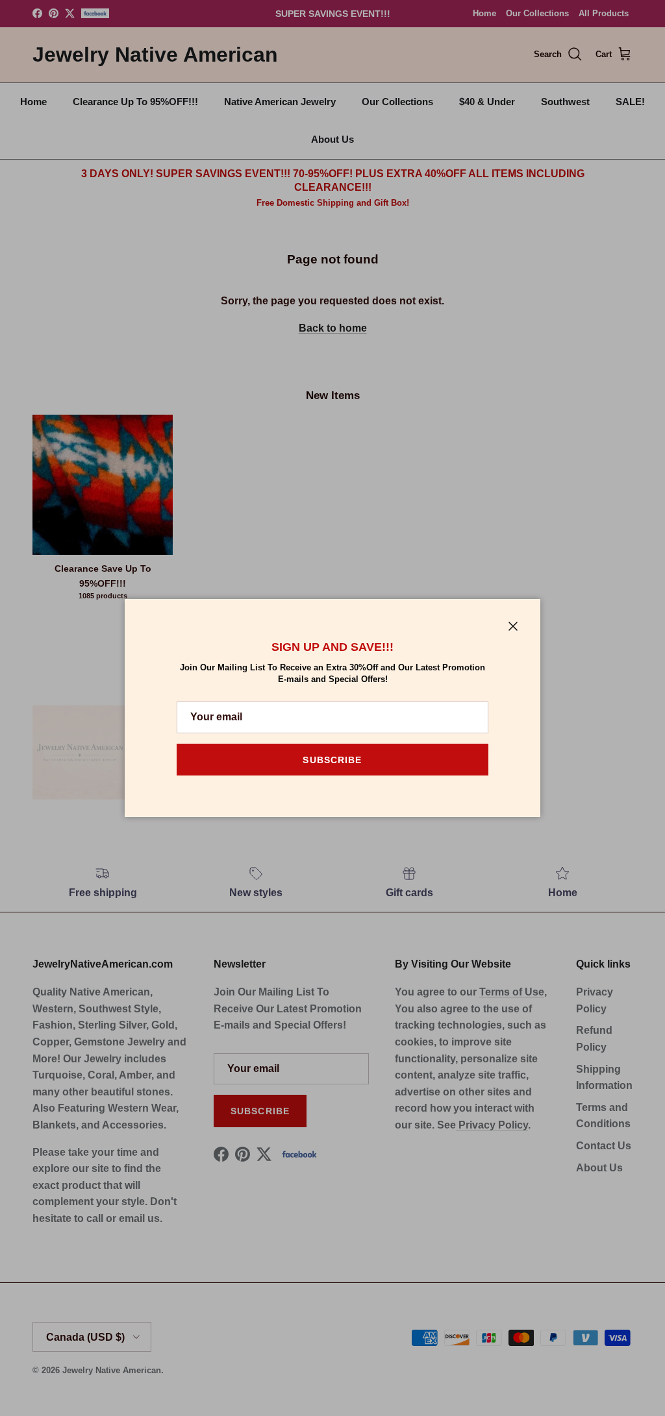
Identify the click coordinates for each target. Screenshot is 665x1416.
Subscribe (332, 760)
